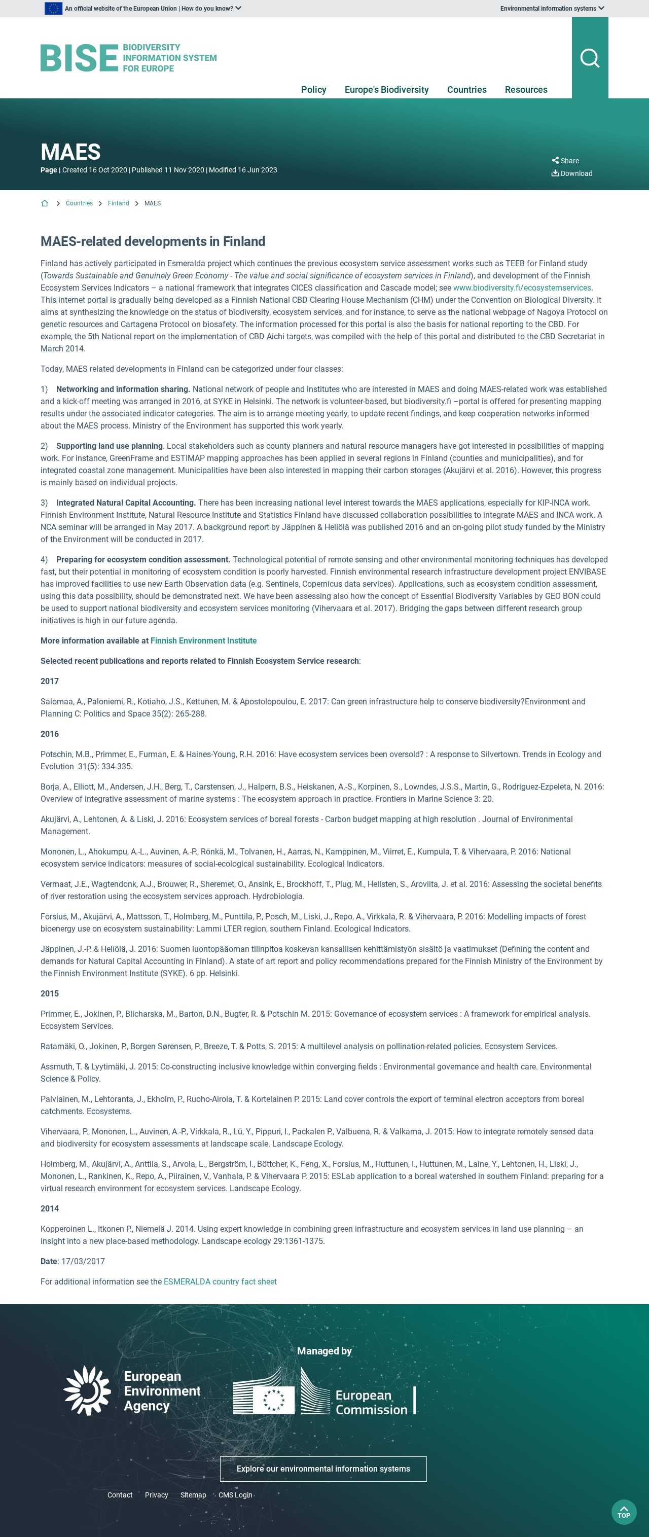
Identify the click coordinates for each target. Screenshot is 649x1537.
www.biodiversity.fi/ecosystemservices (522, 288)
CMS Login (236, 1495)
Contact (120, 1495)
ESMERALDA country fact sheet (220, 1281)
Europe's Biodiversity (387, 89)
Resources (526, 89)
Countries (467, 89)
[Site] (133, 57)
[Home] (46, 204)
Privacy (156, 1495)
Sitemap (193, 1495)
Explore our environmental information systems (323, 1469)
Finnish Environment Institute (204, 641)
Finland (118, 203)
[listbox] (143, 8)
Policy (314, 89)
